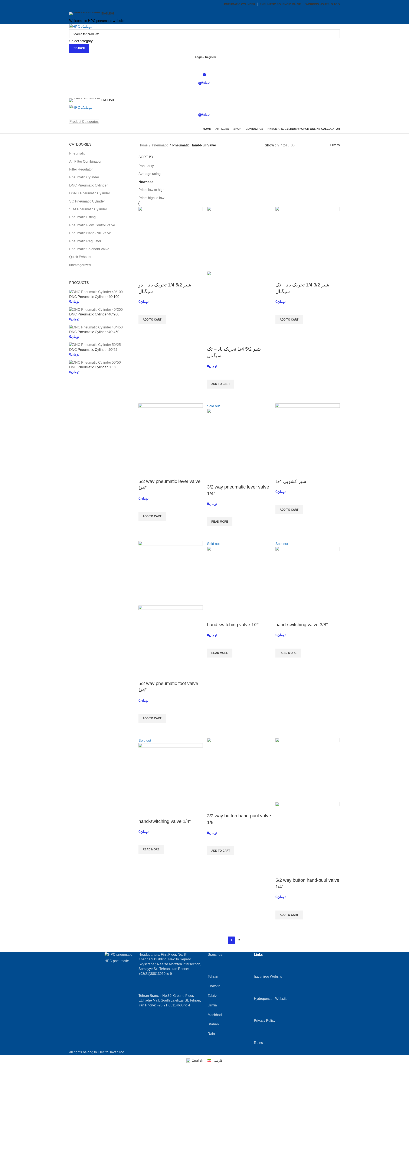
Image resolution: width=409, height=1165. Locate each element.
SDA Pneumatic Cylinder (88, 209)
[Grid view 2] (304, 145)
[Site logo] (80, 26)
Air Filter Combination (85, 161)
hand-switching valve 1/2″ (233, 624)
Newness (145, 182)
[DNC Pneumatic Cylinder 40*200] (96, 309)
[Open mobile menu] (204, 91)
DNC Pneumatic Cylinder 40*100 (94, 297)
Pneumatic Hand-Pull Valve (90, 233)
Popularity (146, 166)
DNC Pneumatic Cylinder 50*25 (93, 349)
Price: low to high (151, 190)
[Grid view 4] (320, 145)
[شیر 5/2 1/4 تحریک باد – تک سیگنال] (239, 238)
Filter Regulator (81, 169)
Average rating (149, 174)
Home (143, 145)
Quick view (143, 329)
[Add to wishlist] (143, 310)
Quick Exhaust (80, 257)
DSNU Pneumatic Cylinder (89, 193)
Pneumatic (77, 153)
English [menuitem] (197, 1060)
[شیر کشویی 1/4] (307, 435)
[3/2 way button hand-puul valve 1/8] (239, 770)
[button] (152, 319)
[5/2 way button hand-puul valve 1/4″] (307, 770)
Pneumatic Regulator (85, 241)
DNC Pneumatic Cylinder (88, 185)
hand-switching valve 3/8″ (301, 624)
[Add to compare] (143, 276)
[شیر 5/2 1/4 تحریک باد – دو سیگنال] (170, 238)
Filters (335, 145)
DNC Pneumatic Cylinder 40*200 (94, 314)
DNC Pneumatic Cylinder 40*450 (94, 332)
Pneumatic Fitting (82, 217)
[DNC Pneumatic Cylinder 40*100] (96, 292)
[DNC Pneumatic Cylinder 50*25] (95, 345)
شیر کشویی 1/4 (290, 481)
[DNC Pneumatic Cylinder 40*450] (96, 327)
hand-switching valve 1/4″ (164, 821)
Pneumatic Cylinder (84, 177)
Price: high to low (151, 198)
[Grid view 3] (313, 145)
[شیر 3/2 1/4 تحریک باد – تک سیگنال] (307, 238)
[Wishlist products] (204, 65)
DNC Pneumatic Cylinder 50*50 (93, 367)
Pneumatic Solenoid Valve (89, 249)
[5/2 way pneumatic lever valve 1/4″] (170, 435)
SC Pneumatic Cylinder (87, 201)
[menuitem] (194, 1060)
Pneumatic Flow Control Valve (92, 225)
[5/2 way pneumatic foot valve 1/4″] (170, 573)
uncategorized (80, 265)
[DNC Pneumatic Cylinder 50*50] (95, 362)
